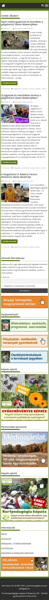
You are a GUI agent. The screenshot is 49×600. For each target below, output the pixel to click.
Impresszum (6, 538)
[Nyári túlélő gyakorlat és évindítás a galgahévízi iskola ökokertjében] (15, 32)
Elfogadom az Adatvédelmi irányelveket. (19, 286)
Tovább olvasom (9, 83)
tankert (43, 89)
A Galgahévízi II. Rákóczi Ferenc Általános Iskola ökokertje (19, 176)
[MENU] (46, 5)
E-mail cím (5, 277)
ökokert (31, 89)
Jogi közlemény (7, 548)
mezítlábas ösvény (28, 168)
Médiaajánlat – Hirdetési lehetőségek (16, 543)
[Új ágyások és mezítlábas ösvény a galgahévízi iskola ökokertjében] (15, 106)
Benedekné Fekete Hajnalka (24, 28)
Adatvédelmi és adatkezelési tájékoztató (17, 553)
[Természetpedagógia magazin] (3, 5)
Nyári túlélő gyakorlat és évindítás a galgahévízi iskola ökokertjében (22, 23)
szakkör (37, 89)
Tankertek (6, 89)
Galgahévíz (17, 89)
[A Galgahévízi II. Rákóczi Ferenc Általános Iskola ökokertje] (15, 185)
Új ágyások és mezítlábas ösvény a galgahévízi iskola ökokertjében (21, 96)
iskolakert (25, 89)
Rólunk (4, 534)
